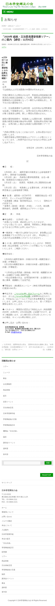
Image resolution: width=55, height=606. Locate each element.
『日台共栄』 (7, 543)
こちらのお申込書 (22, 296)
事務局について (8, 512)
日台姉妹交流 (8, 408)
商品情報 (6, 390)
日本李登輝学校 (9, 413)
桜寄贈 (4, 552)
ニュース (6, 372)
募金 (4, 378)
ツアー (4, 47)
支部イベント (8, 402)
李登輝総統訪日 (9, 425)
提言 (4, 396)
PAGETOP (46, 475)
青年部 (5, 454)
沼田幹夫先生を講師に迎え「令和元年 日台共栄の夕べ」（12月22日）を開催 (40, 347)
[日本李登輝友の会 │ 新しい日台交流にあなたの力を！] (24, 5)
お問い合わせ (7, 517)
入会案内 (5, 530)
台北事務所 (7, 384)
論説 (4, 437)
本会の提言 (6, 539)
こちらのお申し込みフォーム (27, 293)
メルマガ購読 (7, 521)
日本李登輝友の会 (24, 600)
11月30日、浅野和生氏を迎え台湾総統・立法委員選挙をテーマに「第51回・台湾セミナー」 (14, 347)
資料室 (5, 449)
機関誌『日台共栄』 (10, 431)
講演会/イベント (9, 443)
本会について (7, 525)
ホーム (4, 508)
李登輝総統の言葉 (10, 419)
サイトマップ (7, 483)
